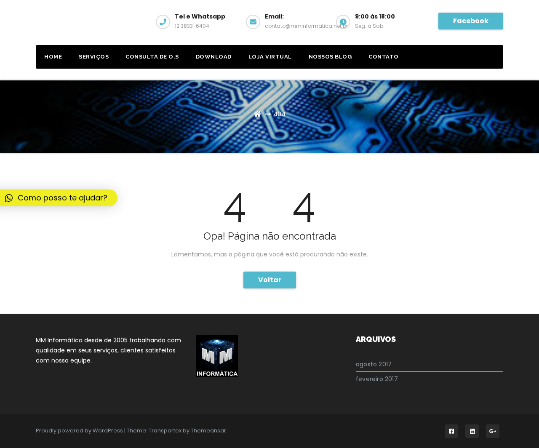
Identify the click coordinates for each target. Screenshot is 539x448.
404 (279, 113)
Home (53, 56)
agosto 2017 (374, 364)
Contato (383, 56)
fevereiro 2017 (377, 379)
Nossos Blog (330, 56)
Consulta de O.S (152, 56)
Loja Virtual (270, 56)
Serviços (94, 56)
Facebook (470, 21)
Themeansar (208, 431)
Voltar (269, 280)
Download (214, 56)
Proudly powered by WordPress (80, 431)
